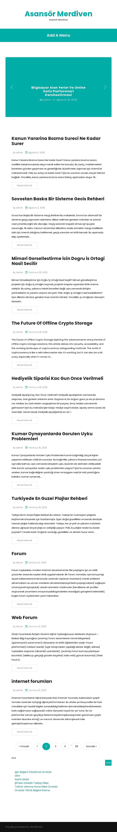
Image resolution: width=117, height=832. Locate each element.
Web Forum (24, 618)
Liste (17, 775)
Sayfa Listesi (22, 779)
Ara (14, 758)
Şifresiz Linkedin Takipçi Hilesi (31, 783)
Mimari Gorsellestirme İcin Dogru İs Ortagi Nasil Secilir (58, 261)
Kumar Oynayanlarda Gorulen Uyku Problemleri (52, 436)
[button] (12, 87)
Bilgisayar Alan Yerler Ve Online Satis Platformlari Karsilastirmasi (58, 91)
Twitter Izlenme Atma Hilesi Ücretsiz (36, 786)
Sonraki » (91, 746)
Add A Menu (58, 35)
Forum (19, 554)
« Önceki (24, 746)
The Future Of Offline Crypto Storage (52, 323)
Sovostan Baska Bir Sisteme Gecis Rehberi (58, 199)
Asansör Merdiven (58, 14)
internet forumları (32, 681)
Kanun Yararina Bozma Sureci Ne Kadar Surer (56, 141)
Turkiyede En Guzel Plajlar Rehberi (49, 498)
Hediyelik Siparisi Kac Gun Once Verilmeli (57, 378)
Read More (24, 185)
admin (47, 99)
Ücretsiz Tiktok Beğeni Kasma (32, 790)
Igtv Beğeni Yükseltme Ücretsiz (33, 772)
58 (76, 746)
